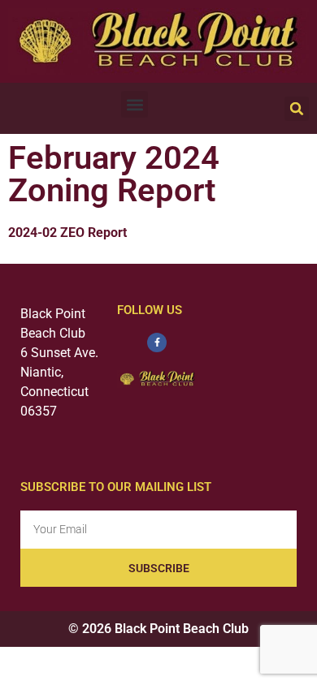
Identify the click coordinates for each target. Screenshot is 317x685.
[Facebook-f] (157, 342)
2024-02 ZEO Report (67, 232)
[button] (134, 104)
